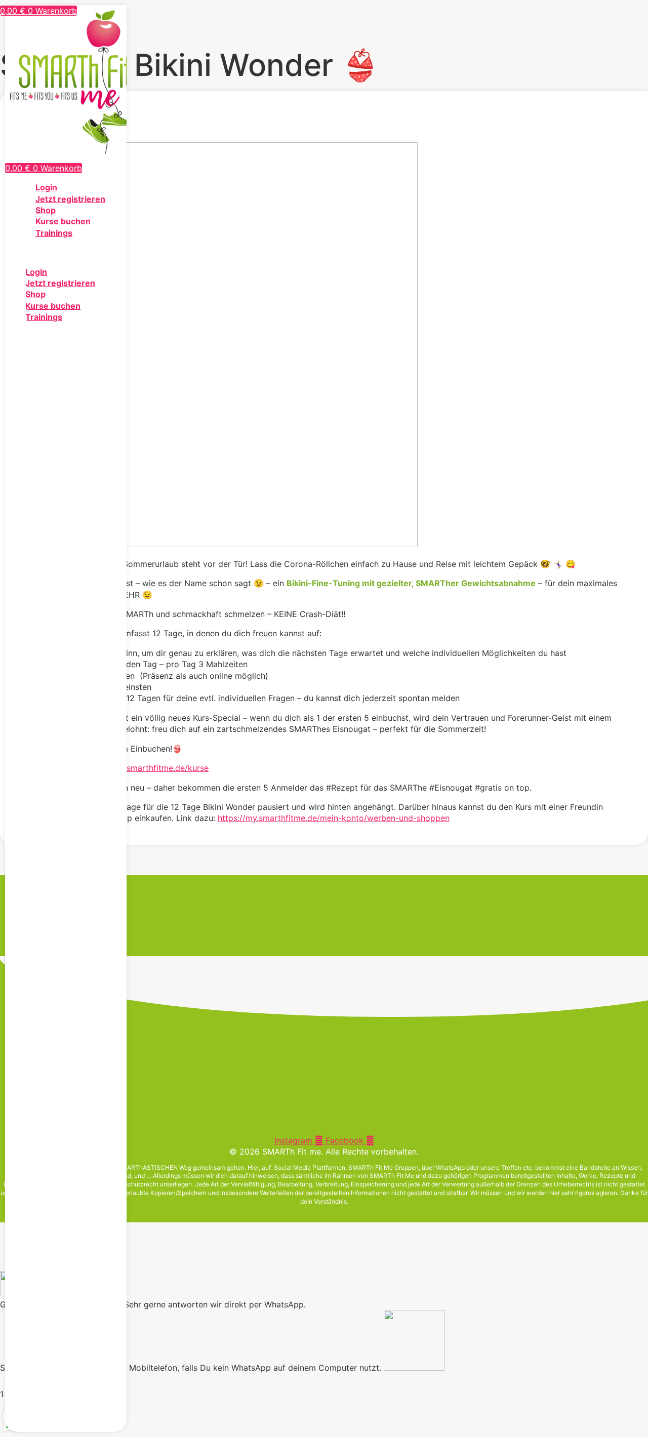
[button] (66, 252)
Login (46, 187)
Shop (45, 210)
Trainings (53, 233)
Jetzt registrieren (70, 199)
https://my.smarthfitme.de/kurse (147, 768)
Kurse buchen (63, 221)
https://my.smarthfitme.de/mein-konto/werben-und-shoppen (334, 818)
